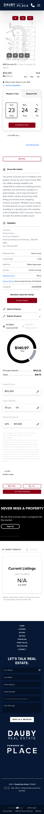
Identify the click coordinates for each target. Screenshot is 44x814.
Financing (22, 639)
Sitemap (38, 811)
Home (22, 626)
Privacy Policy (7, 811)
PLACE (32, 784)
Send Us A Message (22, 719)
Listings (22, 629)
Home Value (22, 643)
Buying (22, 633)
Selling (22, 636)
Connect (22, 649)
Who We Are (22, 646)
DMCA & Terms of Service (24, 811)
